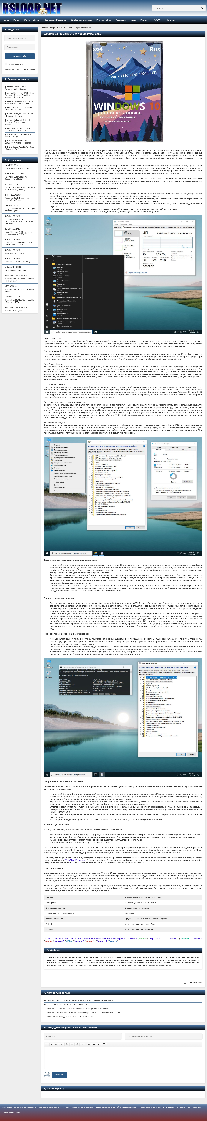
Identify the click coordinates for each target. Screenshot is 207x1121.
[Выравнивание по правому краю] (77, 1044)
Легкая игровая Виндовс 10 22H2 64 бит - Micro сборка (70, 1017)
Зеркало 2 (155, 938)
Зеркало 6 (79, 941)
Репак (16, 20)
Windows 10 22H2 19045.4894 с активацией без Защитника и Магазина (77, 1009)
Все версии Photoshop (56, 20)
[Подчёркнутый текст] (56, 1044)
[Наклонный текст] (51, 1044)
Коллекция (121, 20)
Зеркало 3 (173, 938)
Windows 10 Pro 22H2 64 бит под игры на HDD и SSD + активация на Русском (80, 1000)
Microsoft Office (103, 20)
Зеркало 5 (59, 941)
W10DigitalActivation (75, 860)
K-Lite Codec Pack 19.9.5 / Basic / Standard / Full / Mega (19, 148)
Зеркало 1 (132, 938)
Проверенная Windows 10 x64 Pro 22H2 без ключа (68, 1005)
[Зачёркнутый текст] (61, 1044)
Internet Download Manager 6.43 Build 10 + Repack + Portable (19, 102)
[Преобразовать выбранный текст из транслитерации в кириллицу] (99, 1044)
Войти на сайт (19, 56)
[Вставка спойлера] (104, 1044)
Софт (6, 20)
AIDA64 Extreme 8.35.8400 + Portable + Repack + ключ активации (18, 122)
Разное (143, 20)
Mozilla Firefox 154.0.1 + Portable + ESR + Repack (16, 88)
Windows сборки (32, 20)
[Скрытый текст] (89, 1044)
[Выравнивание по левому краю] (67, 1044)
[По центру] (72, 1044)
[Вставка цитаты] (94, 1044)
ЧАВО (157, 20)
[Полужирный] (47, 1044)
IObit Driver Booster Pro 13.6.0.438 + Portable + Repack (18, 142)
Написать (171, 20)
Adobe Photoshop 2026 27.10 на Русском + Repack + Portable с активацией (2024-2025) (20, 95)
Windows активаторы (81, 20)
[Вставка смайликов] (82, 1044)
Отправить (59, 1075)
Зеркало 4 (197, 938)
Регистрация (29, 69)
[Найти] (202, 8)
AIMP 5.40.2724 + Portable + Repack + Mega (18, 136)
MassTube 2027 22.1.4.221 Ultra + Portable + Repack (19, 109)
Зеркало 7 (102, 941)
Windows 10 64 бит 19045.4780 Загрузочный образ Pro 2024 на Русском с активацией (83, 1013)
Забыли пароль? (12, 69)
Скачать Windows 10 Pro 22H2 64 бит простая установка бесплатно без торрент (84, 938)
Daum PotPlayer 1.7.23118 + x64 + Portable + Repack (19, 115)
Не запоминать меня (17, 64)
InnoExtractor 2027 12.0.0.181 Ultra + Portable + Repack (18, 129)
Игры (133, 20)
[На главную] (40, 8)
